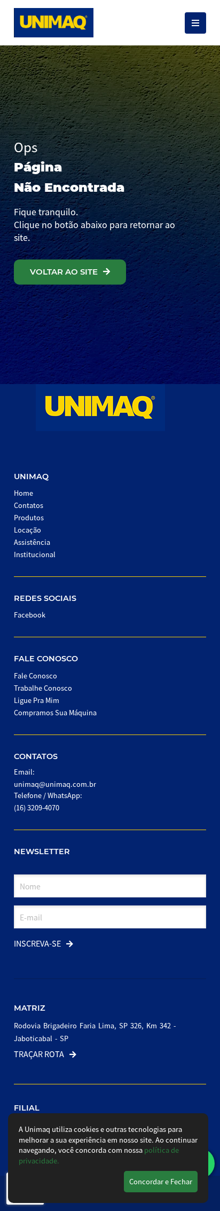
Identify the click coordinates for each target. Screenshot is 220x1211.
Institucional (35, 554)
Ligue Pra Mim (36, 700)
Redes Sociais (45, 598)
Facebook (29, 615)
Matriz (29, 1008)
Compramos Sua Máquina (55, 712)
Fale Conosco (46, 658)
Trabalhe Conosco (43, 688)
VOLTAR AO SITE (64, 272)
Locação (27, 530)
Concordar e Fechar (160, 1181)
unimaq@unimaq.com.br (55, 784)
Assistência (32, 542)
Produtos (29, 517)
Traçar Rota (39, 1053)
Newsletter (42, 851)
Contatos (28, 505)
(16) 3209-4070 (36, 807)
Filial (27, 1108)
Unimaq (31, 476)
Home (23, 493)
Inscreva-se (37, 943)
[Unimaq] (53, 22)
